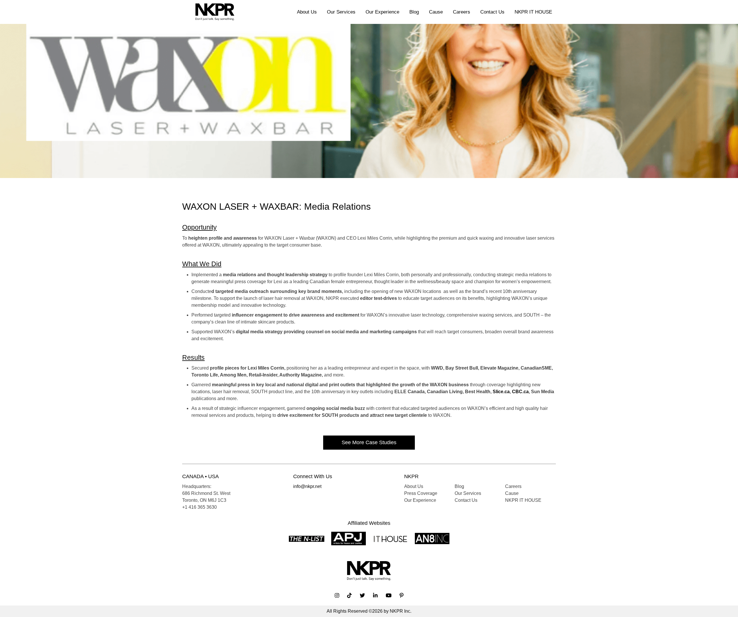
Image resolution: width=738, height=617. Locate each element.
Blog (414, 12)
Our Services (341, 12)
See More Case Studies (369, 442)
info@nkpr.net (307, 486)
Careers (461, 12)
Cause (436, 12)
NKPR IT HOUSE (533, 12)
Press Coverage (420, 493)
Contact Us (492, 12)
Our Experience (382, 12)
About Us (307, 12)
